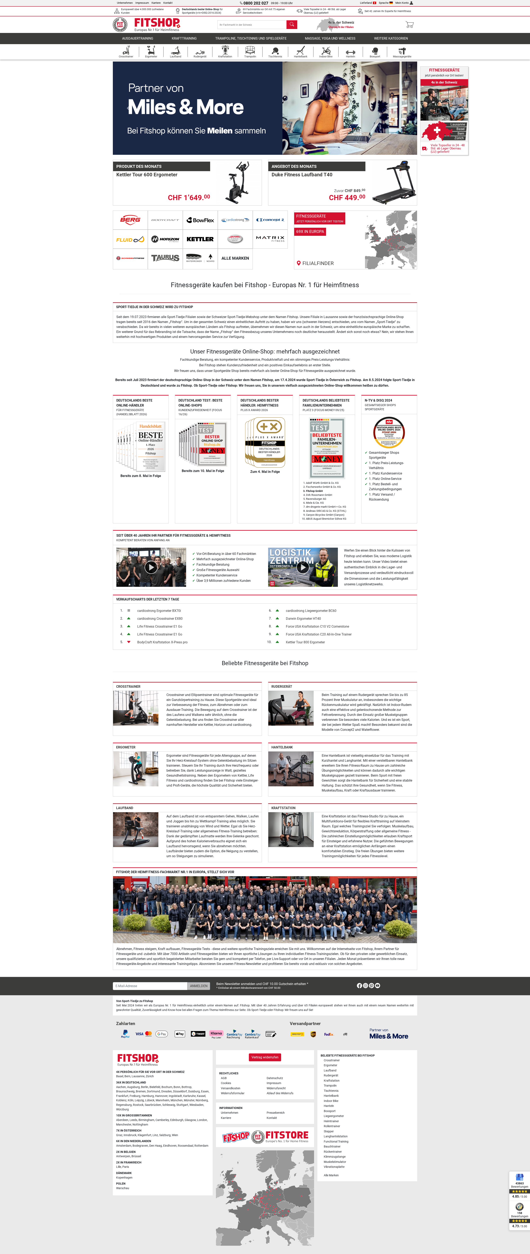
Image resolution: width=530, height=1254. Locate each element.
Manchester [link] (123, 1124)
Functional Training (336, 1141)
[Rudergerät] (291, 708)
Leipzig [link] (139, 1100)
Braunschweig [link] (125, 1091)
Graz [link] (119, 1135)
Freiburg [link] (135, 1096)
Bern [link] (127, 1076)
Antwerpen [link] (123, 1156)
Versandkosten (230, 1088)
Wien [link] (175, 1135)
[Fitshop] (149, 24)
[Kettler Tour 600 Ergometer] (239, 182)
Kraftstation (283, 808)
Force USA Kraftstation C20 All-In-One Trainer (319, 634)
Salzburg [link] (165, 1135)
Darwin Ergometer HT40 (303, 619)
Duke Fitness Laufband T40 (302, 175)
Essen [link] (205, 1091)
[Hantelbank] (291, 769)
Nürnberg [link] (202, 1100)
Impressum (142, 2)
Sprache (384, 2)
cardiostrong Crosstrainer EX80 (160, 619)
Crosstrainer (128, 687)
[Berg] (130, 220)
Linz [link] (155, 1135)
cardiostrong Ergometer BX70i (159, 611)
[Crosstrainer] (135, 708)
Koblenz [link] (121, 1100)
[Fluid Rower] (130, 239)
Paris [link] (125, 1167)
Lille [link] (118, 1167)
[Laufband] (135, 830)
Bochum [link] (166, 1087)
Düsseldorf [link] (180, 1091)
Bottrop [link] (187, 1087)
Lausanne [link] (138, 1076)
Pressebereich (276, 1113)
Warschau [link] (122, 1188)
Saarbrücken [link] (153, 1105)
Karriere (156, 2)
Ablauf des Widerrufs (280, 1093)
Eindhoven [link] (170, 1145)
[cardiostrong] (235, 220)
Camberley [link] (162, 1120)
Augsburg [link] (133, 1087)
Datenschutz (275, 1078)
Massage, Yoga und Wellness (330, 38)
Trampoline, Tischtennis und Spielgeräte (251, 38)
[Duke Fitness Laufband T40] (394, 182)
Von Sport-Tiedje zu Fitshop (134, 1001)
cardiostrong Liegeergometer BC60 (311, 611)
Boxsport (330, 1111)
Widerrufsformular (233, 1093)
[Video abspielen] (151, 567)
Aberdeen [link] (122, 1120)
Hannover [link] (161, 1096)
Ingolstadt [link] (175, 1096)
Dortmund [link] (153, 1091)
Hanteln (329, 1106)
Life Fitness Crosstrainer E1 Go (159, 626)
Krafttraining (184, 38)
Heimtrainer (331, 1121)
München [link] (177, 1100)
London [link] (202, 1120)
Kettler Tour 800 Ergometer (305, 642)
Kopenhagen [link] (124, 1177)
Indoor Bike (331, 1101)
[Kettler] (200, 239)
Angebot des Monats (294, 166)
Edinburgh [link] (176, 1120)
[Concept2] (270, 220)
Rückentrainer (333, 1152)
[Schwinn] (130, 258)
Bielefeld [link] (154, 1087)
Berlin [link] (144, 1087)
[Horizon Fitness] (165, 239)
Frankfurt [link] (122, 1096)
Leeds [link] (133, 1120)
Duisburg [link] (194, 1091)
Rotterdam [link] (201, 1145)
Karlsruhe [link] (189, 1096)
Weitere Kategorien (391, 38)
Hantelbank (282, 747)
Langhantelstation (336, 1136)
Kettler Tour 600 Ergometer (146, 175)
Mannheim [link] (162, 1100)
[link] (355, 240)
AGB (224, 1078)
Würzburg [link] (122, 1109)
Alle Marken (331, 1175)
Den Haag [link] (155, 1145)
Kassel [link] (201, 1096)
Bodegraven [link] (140, 1145)
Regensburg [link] (124, 1105)
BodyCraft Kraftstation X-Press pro (162, 642)
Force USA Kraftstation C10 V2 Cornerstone (317, 626)
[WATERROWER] (200, 258)
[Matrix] (270, 239)
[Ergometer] (135, 769)
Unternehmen (125, 2)
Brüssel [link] (136, 1156)
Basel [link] (119, 1076)
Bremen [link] (141, 1091)
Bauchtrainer (332, 1146)
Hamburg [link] (148, 1096)
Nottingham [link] (140, 1124)
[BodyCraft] (165, 220)
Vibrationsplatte (334, 1167)
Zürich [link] (150, 1076)
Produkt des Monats (138, 166)
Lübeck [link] (149, 1100)
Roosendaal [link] (185, 1145)
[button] (128, 108)
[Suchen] (292, 24)
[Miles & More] (389, 1033)
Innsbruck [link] (130, 1135)
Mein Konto (402, 2)
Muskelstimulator (335, 1162)
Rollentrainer (332, 1126)
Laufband (124, 808)
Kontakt (167, 2)
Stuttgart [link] (182, 1105)
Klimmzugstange (335, 1156)
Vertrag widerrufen (265, 1057)
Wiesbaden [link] (196, 1105)
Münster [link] (189, 1100)
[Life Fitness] (235, 239)
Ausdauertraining (137, 38)
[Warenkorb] (411, 24)
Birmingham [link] (146, 1120)
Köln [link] (131, 1100)
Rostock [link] (138, 1105)
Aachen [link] (121, 1087)
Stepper (329, 1131)
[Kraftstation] (291, 830)
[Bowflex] (200, 220)
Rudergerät (281, 687)
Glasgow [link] (190, 1120)
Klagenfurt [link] (144, 1135)
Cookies (226, 1083)
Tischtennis (331, 1091)
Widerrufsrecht (276, 1088)
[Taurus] (165, 258)
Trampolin (330, 1085)
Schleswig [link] (168, 1105)
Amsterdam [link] (123, 1145)
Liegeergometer (334, 1116)
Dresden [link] (166, 1091)
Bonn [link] (176, 1087)
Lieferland (366, 2)
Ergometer (125, 747)
